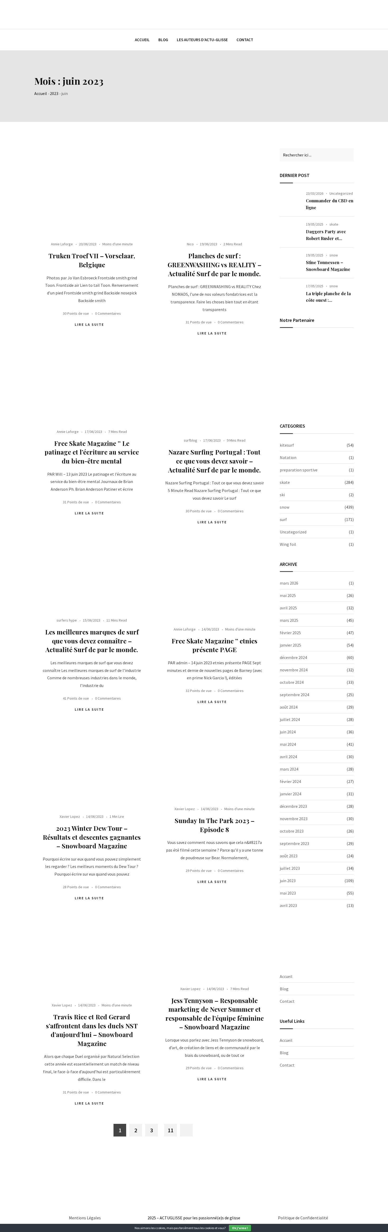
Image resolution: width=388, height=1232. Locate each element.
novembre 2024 (293, 669)
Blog (163, 39)
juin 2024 (288, 731)
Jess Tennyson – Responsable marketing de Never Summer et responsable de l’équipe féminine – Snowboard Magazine (214, 1013)
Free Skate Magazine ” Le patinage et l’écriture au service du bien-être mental (92, 452)
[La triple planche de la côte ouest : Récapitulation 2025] (291, 294)
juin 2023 (288, 880)
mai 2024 (288, 744)
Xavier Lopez (184, 808)
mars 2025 (289, 620)
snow (333, 255)
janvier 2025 (290, 645)
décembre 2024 (293, 657)
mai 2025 (288, 595)
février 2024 (290, 781)
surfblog (190, 440)
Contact (244, 39)
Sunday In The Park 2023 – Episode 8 (214, 825)
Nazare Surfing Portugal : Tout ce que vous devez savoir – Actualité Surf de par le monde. (214, 461)
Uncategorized (341, 193)
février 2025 (290, 632)
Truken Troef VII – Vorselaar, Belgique (92, 260)
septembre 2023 (294, 843)
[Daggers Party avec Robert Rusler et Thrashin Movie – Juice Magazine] (291, 232)
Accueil (142, 39)
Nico (190, 244)
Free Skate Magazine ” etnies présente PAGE (214, 645)
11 (170, 1130)
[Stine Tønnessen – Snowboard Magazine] (291, 263)
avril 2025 (288, 607)
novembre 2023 (293, 818)
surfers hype (66, 620)
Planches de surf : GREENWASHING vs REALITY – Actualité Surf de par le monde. (214, 264)
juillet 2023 (290, 868)
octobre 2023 (292, 831)
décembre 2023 (293, 806)
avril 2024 (288, 756)
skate (333, 224)
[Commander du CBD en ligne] (291, 201)
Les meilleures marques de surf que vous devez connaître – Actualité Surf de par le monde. (92, 641)
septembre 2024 (294, 694)
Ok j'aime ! (240, 1228)
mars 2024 (289, 769)
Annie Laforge (62, 244)
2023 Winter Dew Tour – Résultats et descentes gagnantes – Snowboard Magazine (92, 837)
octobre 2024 (292, 682)
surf (283, 519)
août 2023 (288, 855)
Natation (288, 457)
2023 (54, 93)
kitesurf (287, 445)
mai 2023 (288, 893)
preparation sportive (299, 469)
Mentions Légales (85, 1217)
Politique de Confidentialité (303, 1217)
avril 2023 (288, 905)
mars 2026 (289, 583)
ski (282, 494)
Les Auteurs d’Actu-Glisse (202, 39)
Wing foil (288, 544)
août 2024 (288, 707)
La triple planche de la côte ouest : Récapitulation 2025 (328, 300)
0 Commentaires (108, 313)
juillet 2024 (290, 719)
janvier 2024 (290, 793)
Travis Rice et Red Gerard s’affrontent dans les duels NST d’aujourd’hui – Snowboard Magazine (92, 1030)
